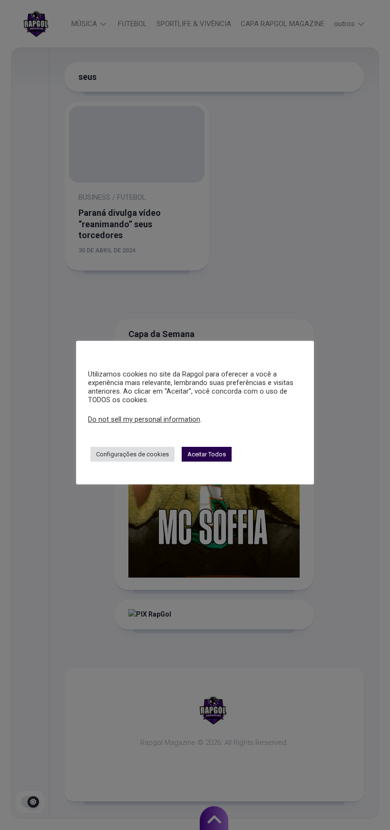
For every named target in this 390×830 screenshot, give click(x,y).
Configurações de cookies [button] (132, 454)
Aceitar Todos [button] (206, 454)
